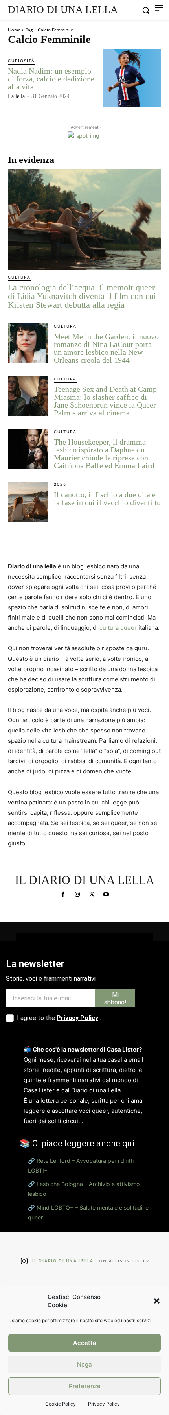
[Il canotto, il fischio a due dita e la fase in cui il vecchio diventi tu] (28, 501)
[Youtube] (106, 894)
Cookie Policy (60, 1404)
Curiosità (21, 61)
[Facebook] (63, 894)
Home (14, 30)
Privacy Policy (104, 1404)
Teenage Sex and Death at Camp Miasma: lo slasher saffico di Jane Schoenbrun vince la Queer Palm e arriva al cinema (105, 401)
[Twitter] (91, 894)
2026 (60, 485)
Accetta (84, 1343)
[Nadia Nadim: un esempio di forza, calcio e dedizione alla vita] (132, 78)
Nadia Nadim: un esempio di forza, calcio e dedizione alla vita (51, 78)
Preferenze (85, 1386)
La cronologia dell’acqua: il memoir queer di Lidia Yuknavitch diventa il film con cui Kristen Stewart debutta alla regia (82, 296)
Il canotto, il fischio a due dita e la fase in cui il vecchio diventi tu (107, 498)
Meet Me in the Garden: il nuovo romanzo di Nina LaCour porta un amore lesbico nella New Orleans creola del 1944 (106, 348)
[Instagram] (77, 894)
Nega (84, 1364)
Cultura (19, 277)
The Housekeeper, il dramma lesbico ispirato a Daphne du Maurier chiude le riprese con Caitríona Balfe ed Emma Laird (104, 453)
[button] (157, 1301)
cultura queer (118, 627)
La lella (16, 96)
